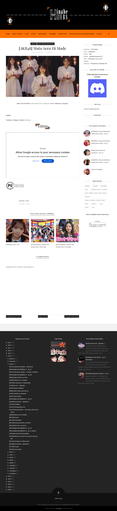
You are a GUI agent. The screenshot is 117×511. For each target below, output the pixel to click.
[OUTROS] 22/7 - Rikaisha (17, 385)
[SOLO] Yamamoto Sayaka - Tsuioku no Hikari (23, 372)
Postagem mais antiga (72, 316)
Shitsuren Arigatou (46, 44)
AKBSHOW (95, 186)
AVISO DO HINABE (96, 169)
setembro (13, 465)
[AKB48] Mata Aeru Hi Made (18, 415)
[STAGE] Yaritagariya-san (17, 407)
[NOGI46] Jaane (14, 417)
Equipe (99, 34)
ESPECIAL (93, 203)
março (12, 364)
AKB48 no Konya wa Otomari (99, 189)
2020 (9, 356)
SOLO (93, 207)
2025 (9, 487)
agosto (12, 463)
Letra (86, 189)
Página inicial (42, 316)
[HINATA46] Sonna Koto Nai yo (19, 391)
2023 (9, 481)
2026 (9, 489)
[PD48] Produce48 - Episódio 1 (95, 343)
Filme (86, 203)
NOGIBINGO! (104, 186)
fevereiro (13, 361)
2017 (9, 348)
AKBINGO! (87, 186)
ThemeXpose (59, 508)
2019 (9, 353)
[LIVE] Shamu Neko (15, 396)
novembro (13, 471)
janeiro (12, 359)
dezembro (13, 473)
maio (11, 455)
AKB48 (33, 44)
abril (11, 452)
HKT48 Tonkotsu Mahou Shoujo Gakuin (96, 193)
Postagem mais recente (13, 316)
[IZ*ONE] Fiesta (14, 446)
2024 (9, 484)
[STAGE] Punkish (14, 404)
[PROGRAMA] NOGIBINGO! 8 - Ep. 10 (20, 428)
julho (11, 460)
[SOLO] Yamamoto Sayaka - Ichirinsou (21, 367)
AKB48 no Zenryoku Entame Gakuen (95, 200)
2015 (9, 342)
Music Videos (17, 34)
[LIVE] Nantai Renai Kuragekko (19, 433)
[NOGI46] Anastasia (15, 420)
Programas (42, 34)
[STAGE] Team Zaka (15, 449)
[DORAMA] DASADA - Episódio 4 (19, 444)
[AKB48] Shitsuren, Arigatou (18, 380)
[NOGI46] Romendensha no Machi (20, 423)
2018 (9, 350)
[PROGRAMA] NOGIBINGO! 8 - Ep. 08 (20, 375)
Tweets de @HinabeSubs (91, 109)
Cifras (87, 207)
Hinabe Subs (24, 201)
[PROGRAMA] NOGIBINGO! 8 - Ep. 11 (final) (22, 431)
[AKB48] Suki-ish (12, 244)
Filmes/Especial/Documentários (81, 34)
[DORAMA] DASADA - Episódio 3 (19, 401)
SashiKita (88, 196)
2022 (9, 479)
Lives (27, 34)
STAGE (101, 203)
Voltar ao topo (58, 498)
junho (12, 457)
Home (8, 34)
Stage (33, 34)
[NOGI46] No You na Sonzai (17, 425)
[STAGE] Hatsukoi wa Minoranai (19, 441)
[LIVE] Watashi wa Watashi (17, 393)
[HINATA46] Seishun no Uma (18, 377)
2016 (9, 345)
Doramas (52, 34)
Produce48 (62, 34)
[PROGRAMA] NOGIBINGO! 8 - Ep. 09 (20, 399)
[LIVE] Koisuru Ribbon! (16, 388)
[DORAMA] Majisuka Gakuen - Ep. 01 (97, 373)
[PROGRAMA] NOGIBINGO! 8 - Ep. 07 (20, 369)
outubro (12, 468)
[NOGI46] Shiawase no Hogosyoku (20, 383)
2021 (9, 476)
